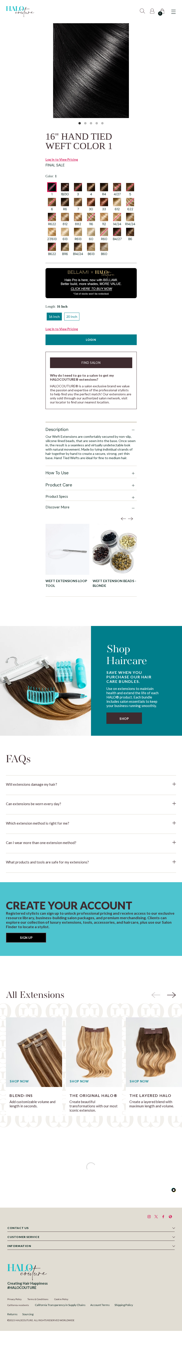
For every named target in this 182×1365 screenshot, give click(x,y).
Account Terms (100, 1305)
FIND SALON (91, 363)
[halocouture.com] (20, 11)
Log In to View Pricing (62, 159)
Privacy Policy (14, 1299)
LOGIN (91, 340)
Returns (12, 1314)
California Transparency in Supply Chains (60, 1305)
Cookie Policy (61, 1299)
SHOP (124, 719)
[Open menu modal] (173, 12)
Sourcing (27, 1314)
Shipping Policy (123, 1305)
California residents (18, 1305)
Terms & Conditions (37, 1299)
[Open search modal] (143, 12)
